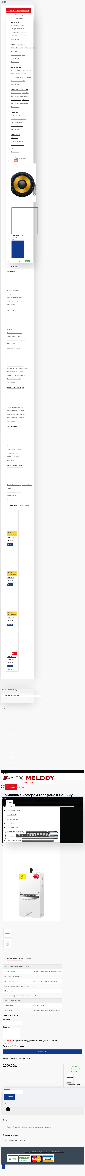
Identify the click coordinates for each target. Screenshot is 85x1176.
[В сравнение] (15, 255)
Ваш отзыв (6, 1027)
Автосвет (15, 135)
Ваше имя (6, 1019)
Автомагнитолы (17, 67)
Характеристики (14, 958)
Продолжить (42, 1051)
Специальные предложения (31, 506)
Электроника (16, 112)
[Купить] (15, 243)
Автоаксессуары (17, 45)
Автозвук (15, 22)
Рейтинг (5, 1044)
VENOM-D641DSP (17, 235)
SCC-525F (10, 618)
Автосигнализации (17, 90)
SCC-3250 (10, 578)
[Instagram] (8, 1109)
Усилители (11, 310)
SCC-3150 (10, 537)
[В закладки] (15, 249)
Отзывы (27, 958)
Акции (13, 506)
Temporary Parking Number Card (14, 787)
